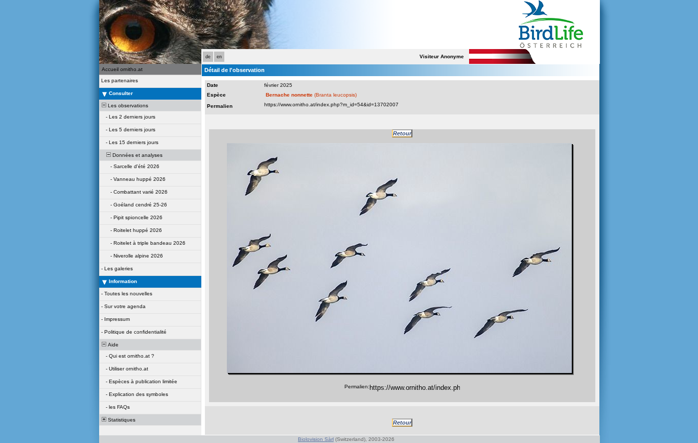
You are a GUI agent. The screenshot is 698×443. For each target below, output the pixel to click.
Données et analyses (136, 155)
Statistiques (120, 420)
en (219, 56)
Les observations (127, 105)
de (208, 56)
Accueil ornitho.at (122, 69)
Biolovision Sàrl (316, 439)
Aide (112, 344)
